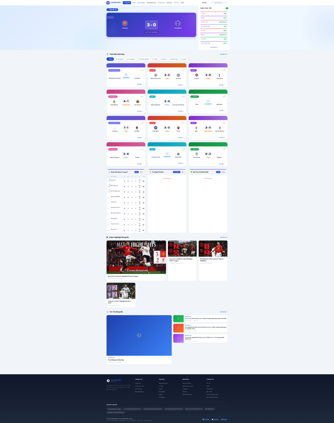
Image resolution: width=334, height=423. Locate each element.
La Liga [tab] (156, 59)
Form (141, 172)
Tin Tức (208, 383)
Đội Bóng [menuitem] (169, 2)
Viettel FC (114, 202)
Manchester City (187, 394)
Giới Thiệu (209, 391)
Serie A (161, 389)
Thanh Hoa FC (115, 224)
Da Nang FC (114, 218)
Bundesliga (162, 391)
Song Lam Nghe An (116, 196)
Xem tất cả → (214, 47)
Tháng (223, 172)
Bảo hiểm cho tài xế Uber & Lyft (116, 412)
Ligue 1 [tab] (185, 59)
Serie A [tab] (164, 59)
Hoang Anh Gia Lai (116, 207)
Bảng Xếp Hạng (139, 391)
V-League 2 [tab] (131, 59)
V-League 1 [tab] (120, 59)
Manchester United (188, 386)
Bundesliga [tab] (174, 59)
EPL (183, 172)
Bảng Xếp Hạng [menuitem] (151, 2)
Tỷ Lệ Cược (209, 389)
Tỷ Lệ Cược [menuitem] (161, 2)
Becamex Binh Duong (116, 213)
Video (208, 386)
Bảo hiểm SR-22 (209, 409)
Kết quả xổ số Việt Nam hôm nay (194, 409)
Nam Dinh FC (114, 185)
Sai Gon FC (114, 229)
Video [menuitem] (182, 2)
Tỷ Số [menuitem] (133, 2)
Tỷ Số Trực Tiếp (139, 386)
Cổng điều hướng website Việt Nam (153, 409)
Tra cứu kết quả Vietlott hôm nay (132, 409)
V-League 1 (176, 172)
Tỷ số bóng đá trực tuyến (114, 409)
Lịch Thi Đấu (138, 389)
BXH (137, 172)
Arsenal (185, 391)
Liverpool (185, 389)
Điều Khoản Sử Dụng (212, 397)
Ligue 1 (161, 394)
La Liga (161, 386)
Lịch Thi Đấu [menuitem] (141, 2)
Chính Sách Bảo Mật (212, 394)
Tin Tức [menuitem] (176, 2)
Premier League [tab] (144, 59)
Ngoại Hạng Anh (163, 383)
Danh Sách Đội (187, 383)
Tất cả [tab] (110, 59)
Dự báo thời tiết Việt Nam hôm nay (173, 409)
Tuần (218, 172)
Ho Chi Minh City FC (116, 191)
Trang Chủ (138, 383)
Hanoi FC (113, 180)
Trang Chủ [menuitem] (127, 2)
